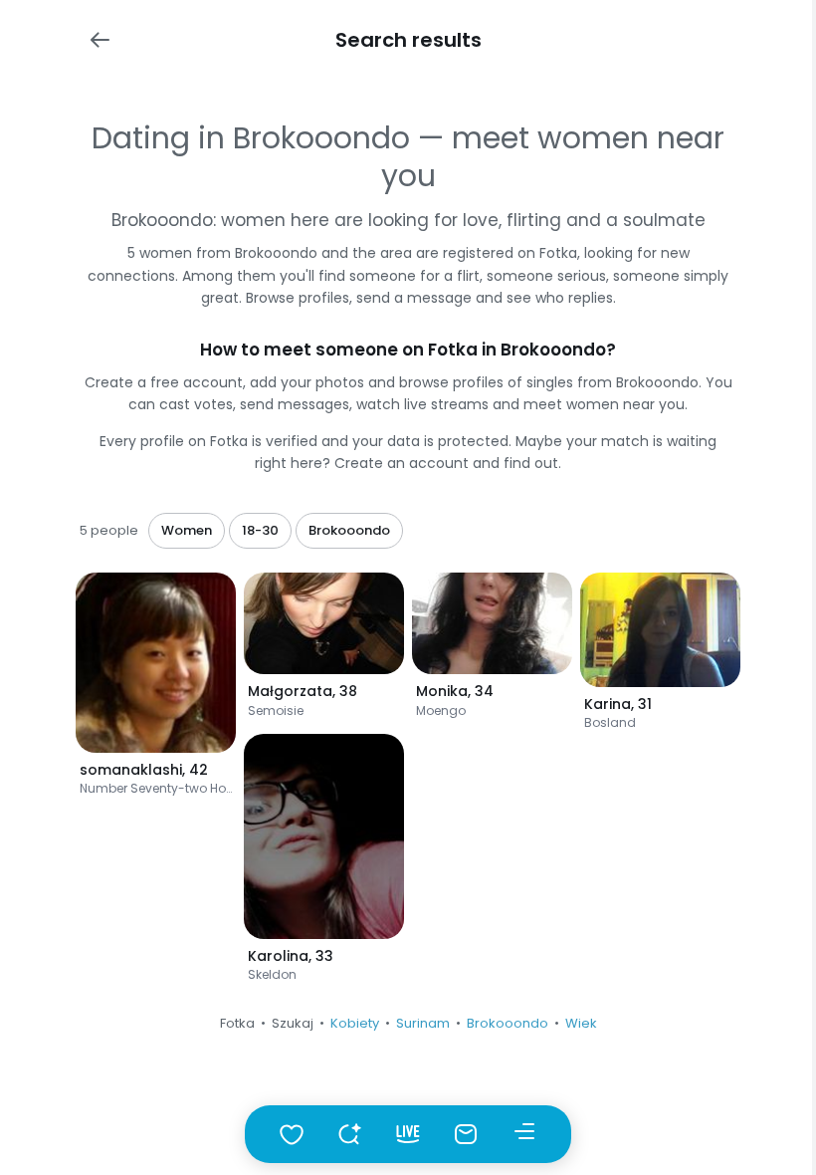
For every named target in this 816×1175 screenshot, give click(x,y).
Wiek (581, 1023)
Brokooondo (507, 1023)
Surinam (423, 1023)
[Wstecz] (99, 40)
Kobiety (354, 1023)
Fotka (237, 1023)
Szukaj (292, 1023)
